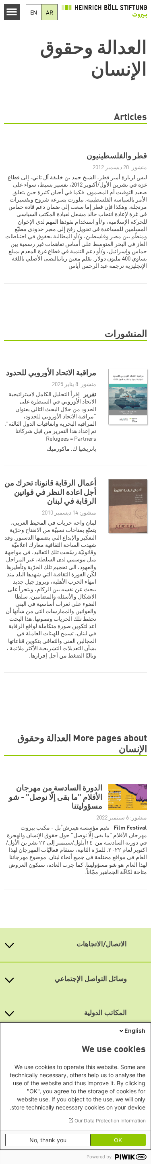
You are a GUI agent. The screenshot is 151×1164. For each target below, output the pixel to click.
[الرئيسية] (104, 11)
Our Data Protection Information (110, 1121)
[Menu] (12, 12)
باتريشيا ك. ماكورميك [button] (71, 449)
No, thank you (47, 1140)
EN (33, 13)
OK (118, 1140)
